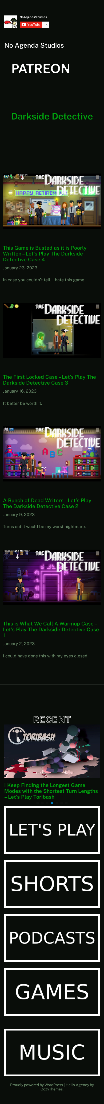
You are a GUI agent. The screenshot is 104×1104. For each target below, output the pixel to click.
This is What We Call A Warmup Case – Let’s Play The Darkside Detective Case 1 (51, 629)
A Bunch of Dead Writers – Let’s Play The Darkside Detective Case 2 (47, 503)
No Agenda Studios (34, 45)
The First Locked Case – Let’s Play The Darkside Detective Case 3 (49, 380)
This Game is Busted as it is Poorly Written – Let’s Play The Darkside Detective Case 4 (45, 253)
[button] (37, 803)
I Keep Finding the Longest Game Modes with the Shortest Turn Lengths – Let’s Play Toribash (51, 791)
